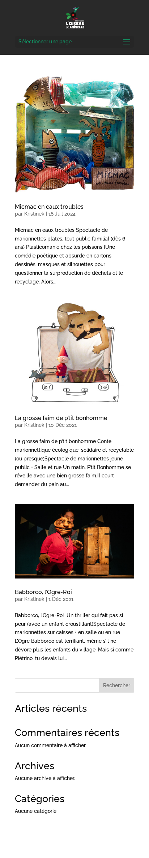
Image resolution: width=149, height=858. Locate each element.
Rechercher (116, 685)
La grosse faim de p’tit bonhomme (61, 418)
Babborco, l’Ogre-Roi (43, 592)
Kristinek (34, 214)
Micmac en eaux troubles (49, 206)
